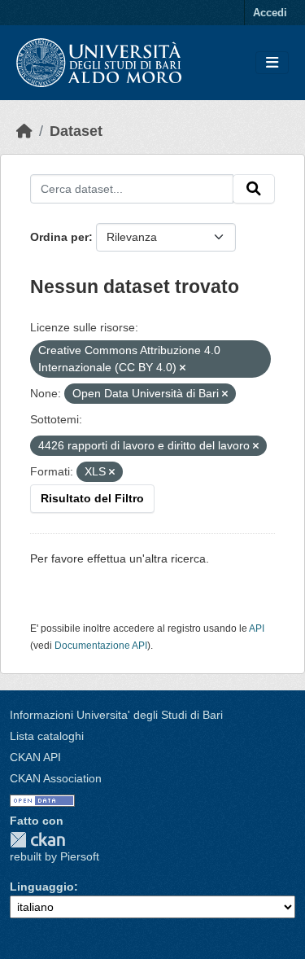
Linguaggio (42, 886)
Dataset (76, 131)
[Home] (24, 131)
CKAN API (35, 757)
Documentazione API (100, 645)
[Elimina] (182, 368)
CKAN (37, 839)
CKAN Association (56, 778)
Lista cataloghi (47, 735)
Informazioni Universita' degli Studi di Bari (116, 714)
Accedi (270, 13)
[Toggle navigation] (272, 63)
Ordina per (59, 236)
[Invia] (254, 189)
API (256, 628)
